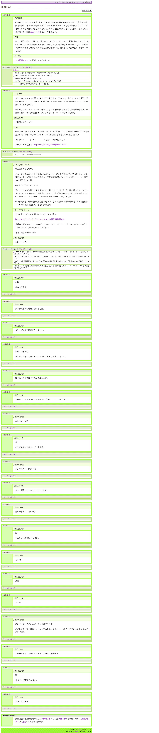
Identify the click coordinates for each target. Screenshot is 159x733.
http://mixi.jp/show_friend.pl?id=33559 (50, 145)
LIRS (24, 722)
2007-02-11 (6, 275)
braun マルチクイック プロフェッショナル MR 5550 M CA (39, 219)
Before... (16, 70)
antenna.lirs (45, 719)
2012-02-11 (6, 371)
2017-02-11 (6, 483)
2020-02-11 (6, 552)
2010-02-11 (6, 323)
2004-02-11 (6, 15)
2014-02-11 (6, 413)
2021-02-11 (6, 574)
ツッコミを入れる (25, 67)
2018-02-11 (6, 504)
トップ (57, 2)
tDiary (80, 730)
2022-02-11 (6, 595)
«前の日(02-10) (66, 2)
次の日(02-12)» (81, 2)
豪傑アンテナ (24, 60)
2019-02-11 (6, 526)
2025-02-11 (6, 668)
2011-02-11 (6, 344)
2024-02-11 (6, 646)
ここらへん (34, 32)
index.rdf (62, 719)
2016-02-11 (6, 461)
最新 (73, 2)
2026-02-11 (6, 694)
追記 (88, 2)
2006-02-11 (6, 161)
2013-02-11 (6, 392)
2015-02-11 (6, 435)
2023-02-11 (6, 616)
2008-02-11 (6, 301)
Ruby (76, 731)
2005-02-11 (6, 91)
